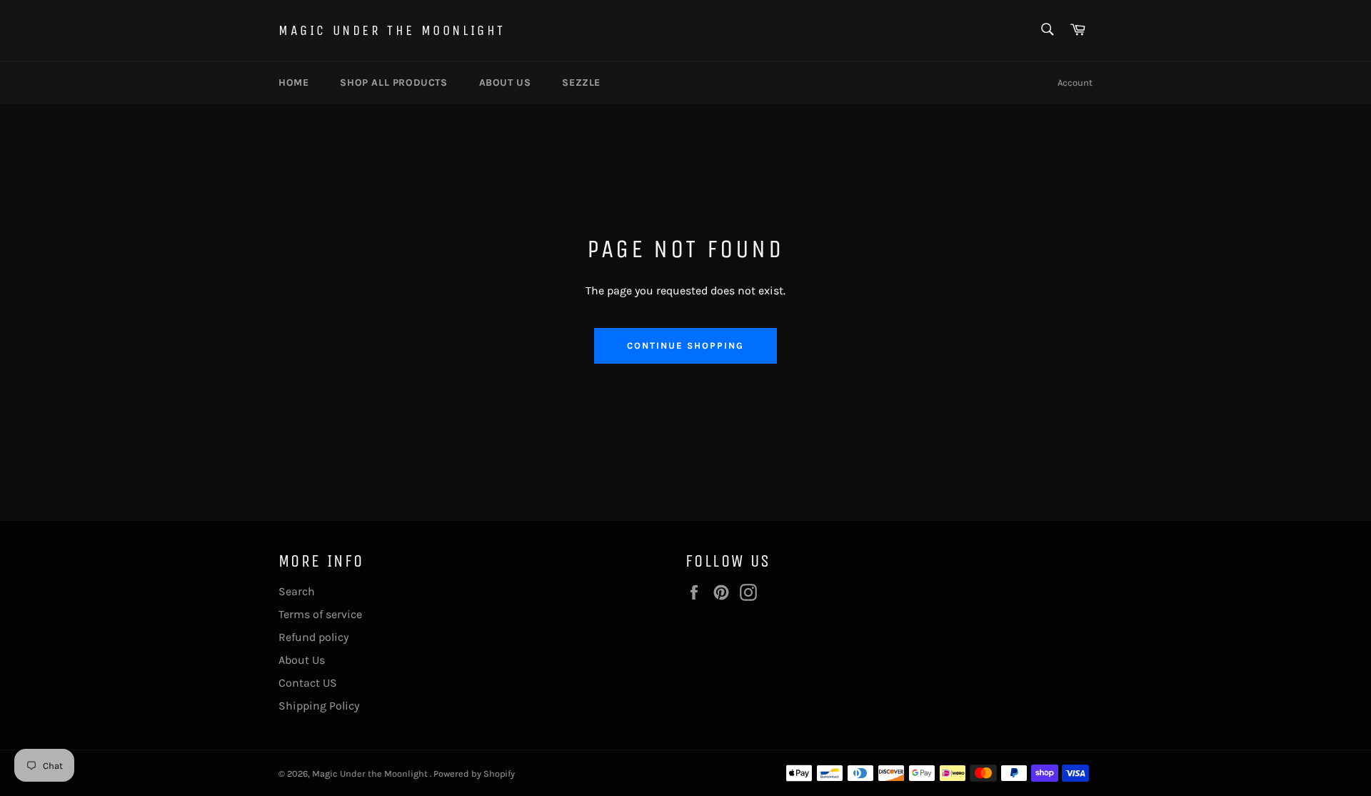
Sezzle (581, 82)
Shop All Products (393, 82)
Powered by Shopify (474, 773)
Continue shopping (685, 345)
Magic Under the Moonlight (392, 30)
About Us (301, 660)
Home (293, 82)
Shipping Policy (318, 705)
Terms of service (320, 614)
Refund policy (313, 637)
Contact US (307, 683)
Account (1075, 82)
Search (296, 591)
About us (505, 82)
